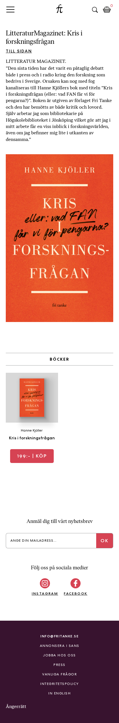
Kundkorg (107, 10)
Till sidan (19, 51)
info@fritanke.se (59, 636)
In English (59, 693)
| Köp (32, 456)
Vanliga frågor (59, 674)
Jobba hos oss (59, 655)
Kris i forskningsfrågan (32, 437)
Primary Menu (10, 9)
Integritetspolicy (59, 683)
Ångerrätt (16, 706)
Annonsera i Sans (59, 645)
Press (59, 664)
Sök (95, 10)
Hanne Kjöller (31, 430)
